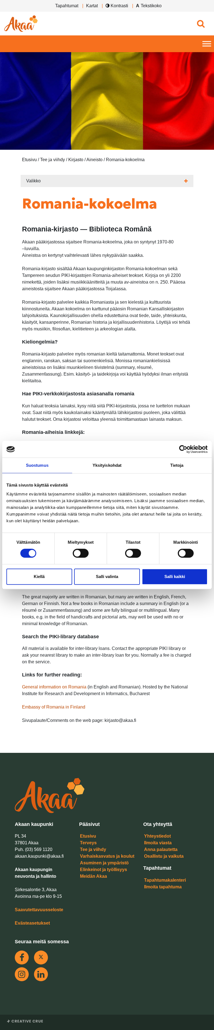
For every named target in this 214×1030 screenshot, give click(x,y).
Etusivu (88, 836)
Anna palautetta (160, 849)
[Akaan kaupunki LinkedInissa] (41, 974)
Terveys (88, 842)
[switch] (81, 553)
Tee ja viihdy (93, 849)
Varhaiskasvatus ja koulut (107, 856)
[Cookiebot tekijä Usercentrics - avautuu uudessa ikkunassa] (183, 449)
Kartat (92, 5)
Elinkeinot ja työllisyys (103, 869)
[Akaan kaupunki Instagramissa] (22, 974)
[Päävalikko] (206, 44)
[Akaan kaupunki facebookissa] (22, 957)
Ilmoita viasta (158, 842)
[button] (201, 23)
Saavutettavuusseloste (39, 909)
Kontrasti (119, 5)
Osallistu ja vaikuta (164, 856)
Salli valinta (107, 576)
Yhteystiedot (157, 836)
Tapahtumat (66, 5)
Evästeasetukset (32, 923)
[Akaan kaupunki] (21, 23)
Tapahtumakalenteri (165, 880)
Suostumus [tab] (37, 465)
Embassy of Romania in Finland (53, 707)
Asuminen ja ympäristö (104, 862)
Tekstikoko (151, 5)
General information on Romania (54, 687)
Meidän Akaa (93, 876)
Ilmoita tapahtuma (163, 886)
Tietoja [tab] (177, 465)
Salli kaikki (174, 576)
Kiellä (39, 576)
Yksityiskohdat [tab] (107, 465)
